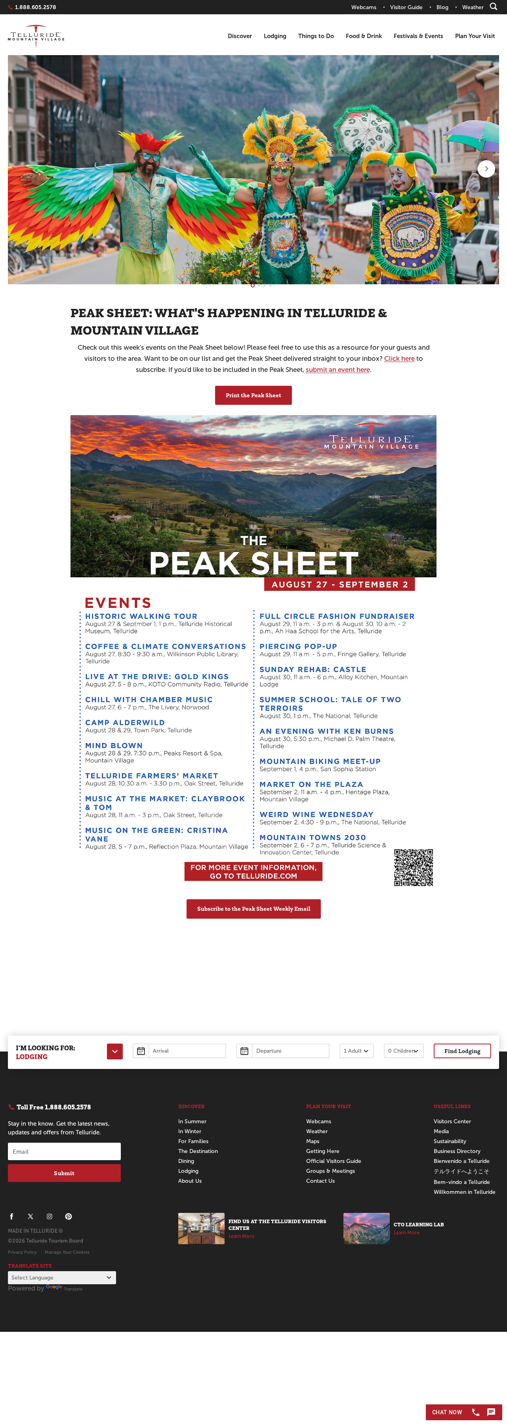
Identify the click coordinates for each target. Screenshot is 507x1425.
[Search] (493, 6)
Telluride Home (36, 36)
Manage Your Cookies (67, 1252)
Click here (399, 358)
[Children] (404, 1051)
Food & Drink (364, 36)
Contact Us (320, 1181)
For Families (193, 1141)
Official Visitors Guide (333, 1161)
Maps (312, 1141)
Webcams (318, 1121)
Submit (64, 1173)
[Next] (486, 169)
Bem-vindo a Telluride (462, 1182)
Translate (73, 1289)
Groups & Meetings (330, 1171)
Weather (317, 1131)
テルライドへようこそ (461, 1171)
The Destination (198, 1151)
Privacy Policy (22, 1252)
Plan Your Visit (475, 36)
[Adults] (356, 1051)
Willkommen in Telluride (465, 1192)
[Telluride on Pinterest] (68, 1216)
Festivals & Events (418, 36)
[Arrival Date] (179, 1051)
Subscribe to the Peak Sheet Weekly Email (253, 908)
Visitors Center (452, 1121)
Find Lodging (462, 1051)
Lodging (275, 36)
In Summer (192, 1121)
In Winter (189, 1131)
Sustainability (450, 1141)
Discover (240, 36)
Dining (186, 1161)
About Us (190, 1181)
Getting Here (322, 1151)
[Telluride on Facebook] (11, 1216)
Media (441, 1131)
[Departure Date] (283, 1051)
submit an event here (338, 369)
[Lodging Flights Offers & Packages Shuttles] (115, 1051)
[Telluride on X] (30, 1216)
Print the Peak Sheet (253, 395)
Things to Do (316, 36)
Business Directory (457, 1151)
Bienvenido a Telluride (462, 1161)
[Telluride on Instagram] (49, 1216)
